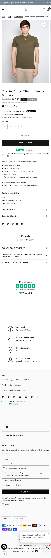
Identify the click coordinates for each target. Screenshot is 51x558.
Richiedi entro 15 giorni (25, 340)
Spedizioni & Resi (10, 209)
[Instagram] (16, 396)
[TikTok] (33, 396)
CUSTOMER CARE (12, 435)
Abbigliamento (18, 17)
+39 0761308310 (22, 380)
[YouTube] (21, 397)
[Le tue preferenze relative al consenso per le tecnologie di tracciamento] (4, 554)
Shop (9, 17)
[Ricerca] (44, 9)
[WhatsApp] (17, 223)
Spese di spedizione (8, 102)
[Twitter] (10, 396)
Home (3, 17)
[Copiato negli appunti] (22, 223)
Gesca (28, 551)
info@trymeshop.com (14, 385)
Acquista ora (25, 143)
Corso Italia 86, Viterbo (18, 390)
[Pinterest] (13, 223)
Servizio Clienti (9, 216)
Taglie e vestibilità (10, 193)
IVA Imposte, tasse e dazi (15, 262)
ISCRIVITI (25, 492)
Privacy (17, 498)
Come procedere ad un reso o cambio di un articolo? (22, 255)
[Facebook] (3, 223)
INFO (5, 427)
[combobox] (5, 468)
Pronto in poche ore (24, 351)
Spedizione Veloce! (23, 330)
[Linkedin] (39, 396)
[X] (8, 223)
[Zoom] (44, 24)
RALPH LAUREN (7, 87)
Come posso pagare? (13, 248)
